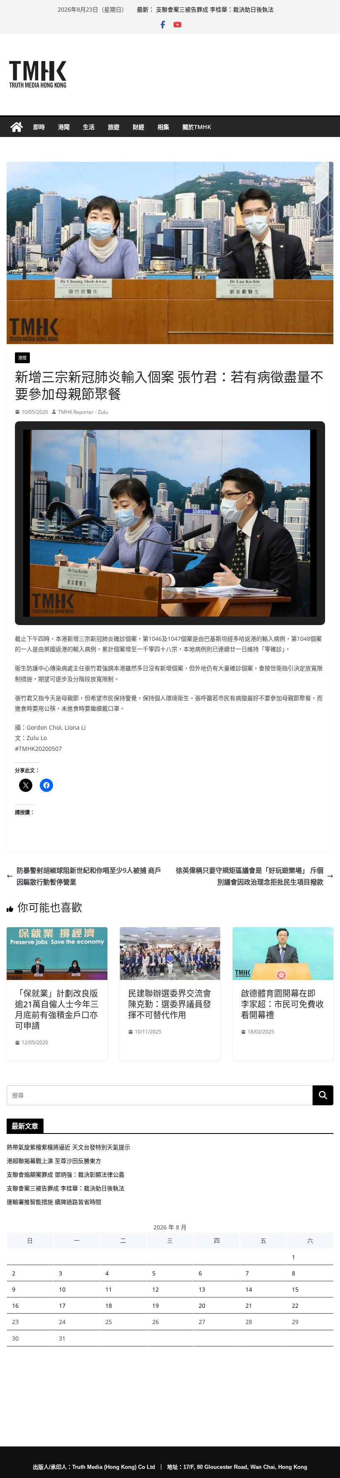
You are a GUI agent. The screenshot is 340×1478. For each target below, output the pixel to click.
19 (155, 1305)
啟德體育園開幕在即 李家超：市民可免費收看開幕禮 (282, 1004)
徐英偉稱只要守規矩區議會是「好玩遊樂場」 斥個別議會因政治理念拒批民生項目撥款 (249, 876)
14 (248, 1289)
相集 (163, 127)
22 (295, 1305)
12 (155, 1289)
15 (295, 1289)
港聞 (64, 127)
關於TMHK (196, 127)
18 (108, 1305)
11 (108, 1289)
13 (202, 1289)
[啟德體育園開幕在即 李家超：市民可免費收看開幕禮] (283, 933)
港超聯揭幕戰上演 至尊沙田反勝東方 (54, 1161)
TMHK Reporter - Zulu (83, 411)
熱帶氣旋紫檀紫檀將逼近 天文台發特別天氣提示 (68, 1147)
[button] (150, 593)
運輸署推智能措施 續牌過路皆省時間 (54, 1202)
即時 (39, 127)
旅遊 (113, 127)
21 (248, 1305)
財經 (138, 127)
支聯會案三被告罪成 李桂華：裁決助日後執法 (215, 9)
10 (62, 1289)
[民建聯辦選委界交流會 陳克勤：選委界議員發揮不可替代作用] (170, 933)
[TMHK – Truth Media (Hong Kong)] (17, 127)
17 (62, 1305)
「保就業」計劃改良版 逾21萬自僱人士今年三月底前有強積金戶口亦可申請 (57, 1009)
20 (202, 1305)
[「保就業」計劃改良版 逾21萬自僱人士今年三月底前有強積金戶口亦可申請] (57, 933)
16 (15, 1305)
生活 (89, 127)
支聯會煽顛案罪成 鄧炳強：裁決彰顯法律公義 (65, 1174)
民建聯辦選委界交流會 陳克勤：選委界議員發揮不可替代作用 (169, 1004)
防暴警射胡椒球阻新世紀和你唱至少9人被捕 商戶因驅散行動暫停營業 (89, 876)
